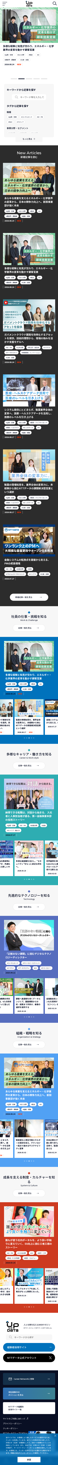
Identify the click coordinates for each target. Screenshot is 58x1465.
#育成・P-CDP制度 (13, 1258)
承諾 (29, 1459)
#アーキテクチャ (10, 63)
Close (54, 1433)
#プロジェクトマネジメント (15, 574)
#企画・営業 (10, 211)
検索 (54, 4)
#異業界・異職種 (11, 216)
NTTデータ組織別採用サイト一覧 (16, 1408)
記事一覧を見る (25, 628)
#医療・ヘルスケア (12, 427)
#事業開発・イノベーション (29, 63)
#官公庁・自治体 (32, 58)
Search (17, 97)
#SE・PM (8, 58)
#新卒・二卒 (42, 1253)
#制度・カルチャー (30, 1258)
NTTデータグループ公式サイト (16, 1433)
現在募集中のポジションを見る (15, 1393)
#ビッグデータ (28, 427)
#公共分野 (18, 58)
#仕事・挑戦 (47, 63)
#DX (35, 968)
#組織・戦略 (26, 216)
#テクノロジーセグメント (31, 963)
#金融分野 (19, 569)
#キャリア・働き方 (13, 830)
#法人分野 (22, 211)
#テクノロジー (46, 968)
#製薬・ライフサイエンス (38, 422)
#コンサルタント (12, 963)
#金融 (30, 569)
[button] (14, 78)
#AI (39, 211)
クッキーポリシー (10, 1428)
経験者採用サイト (17, 1347)
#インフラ (32, 574)
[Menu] (4, 3)
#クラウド (45, 58)
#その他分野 (22, 1253)
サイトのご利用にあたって (14, 1418)
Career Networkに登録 (24, 1378)
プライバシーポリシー (12, 1423)
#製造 (32, 211)
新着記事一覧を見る (23, 597)
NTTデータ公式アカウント (22, 1357)
